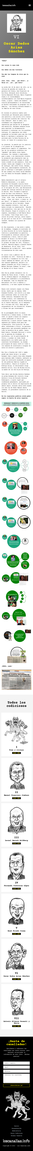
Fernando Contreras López (16, 886)
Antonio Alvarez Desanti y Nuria (17, 1022)
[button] (29, 5)
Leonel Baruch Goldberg (16, 841)
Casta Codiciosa (16, 1133)
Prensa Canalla (16, 1135)
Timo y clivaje (16, 750)
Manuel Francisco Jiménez (16, 795)
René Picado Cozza (16, 931)
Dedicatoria (16, 1131)
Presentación (16, 1128)
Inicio (16, 1126)
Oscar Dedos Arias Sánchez (17, 976)
